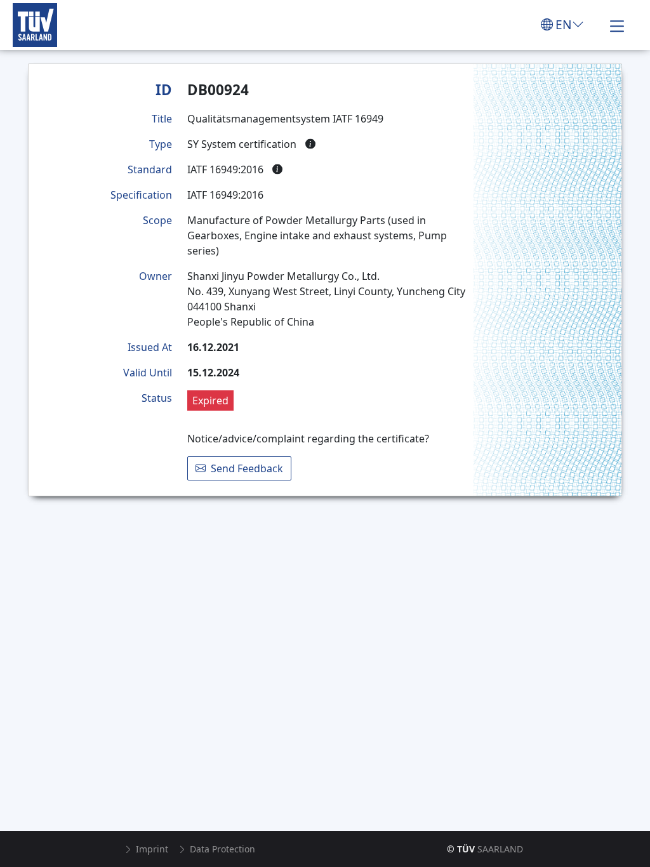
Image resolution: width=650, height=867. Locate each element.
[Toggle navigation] (617, 24)
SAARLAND (485, 849)
